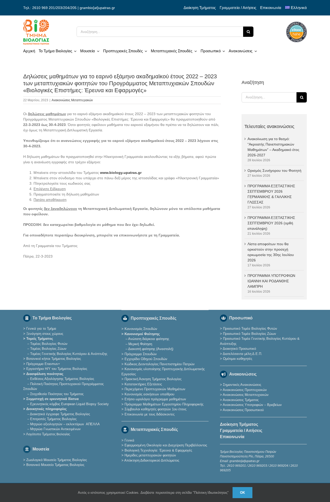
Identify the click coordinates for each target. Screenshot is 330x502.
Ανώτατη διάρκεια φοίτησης (148, 339)
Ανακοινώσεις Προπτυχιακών (244, 390)
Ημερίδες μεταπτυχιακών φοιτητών (150, 455)
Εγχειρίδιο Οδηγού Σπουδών (146, 359)
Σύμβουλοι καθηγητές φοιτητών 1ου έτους (155, 409)
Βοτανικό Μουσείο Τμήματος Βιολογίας (55, 465)
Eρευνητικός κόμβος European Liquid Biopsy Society (69, 404)
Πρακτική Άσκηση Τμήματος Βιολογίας (153, 379)
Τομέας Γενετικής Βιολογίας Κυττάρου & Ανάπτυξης (68, 354)
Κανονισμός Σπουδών (141, 329)
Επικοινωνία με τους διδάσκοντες (150, 414)
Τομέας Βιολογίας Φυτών (49, 344)
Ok (242, 493)
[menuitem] (296, 7)
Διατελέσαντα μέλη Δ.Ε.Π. (242, 354)
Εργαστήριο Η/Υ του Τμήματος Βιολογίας (56, 369)
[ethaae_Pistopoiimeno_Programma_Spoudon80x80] (296, 23)
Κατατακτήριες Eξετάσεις (143, 384)
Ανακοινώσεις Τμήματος (241, 400)
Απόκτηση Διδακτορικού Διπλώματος (151, 460)
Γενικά (129, 440)
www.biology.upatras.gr (121, 173)
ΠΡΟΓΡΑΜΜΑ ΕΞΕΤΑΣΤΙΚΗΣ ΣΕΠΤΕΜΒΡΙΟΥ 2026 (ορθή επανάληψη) (271, 223)
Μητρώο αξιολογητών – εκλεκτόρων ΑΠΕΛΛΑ (65, 424)
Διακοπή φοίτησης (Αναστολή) (150, 349)
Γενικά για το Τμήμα (41, 328)
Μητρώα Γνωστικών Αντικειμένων (55, 429)
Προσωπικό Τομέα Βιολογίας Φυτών (250, 328)
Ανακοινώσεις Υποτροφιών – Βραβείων (252, 405)
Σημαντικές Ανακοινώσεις (242, 385)
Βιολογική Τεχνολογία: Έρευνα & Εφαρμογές (157, 450)
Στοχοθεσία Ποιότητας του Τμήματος (57, 394)
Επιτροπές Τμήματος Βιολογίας (53, 419)
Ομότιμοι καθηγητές (237, 359)
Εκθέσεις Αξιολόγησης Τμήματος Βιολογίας (62, 379)
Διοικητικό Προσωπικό (239, 349)
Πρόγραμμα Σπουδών (141, 354)
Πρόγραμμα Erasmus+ (43, 364)
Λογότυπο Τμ (48, 434)
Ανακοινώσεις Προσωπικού (243, 410)
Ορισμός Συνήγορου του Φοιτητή (274, 170)
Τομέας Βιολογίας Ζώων (48, 349)
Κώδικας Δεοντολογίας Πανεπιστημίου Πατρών (160, 364)
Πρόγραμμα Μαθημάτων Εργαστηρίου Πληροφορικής (164, 404)
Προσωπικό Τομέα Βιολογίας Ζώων (249, 334)
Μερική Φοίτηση (140, 344)
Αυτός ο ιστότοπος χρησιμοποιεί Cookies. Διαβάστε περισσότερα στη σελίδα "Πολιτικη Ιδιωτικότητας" (153, 493)
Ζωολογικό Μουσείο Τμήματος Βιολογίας (56, 460)
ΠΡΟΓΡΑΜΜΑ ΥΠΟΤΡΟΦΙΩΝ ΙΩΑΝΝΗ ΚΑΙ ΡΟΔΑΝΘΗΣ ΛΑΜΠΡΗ (271, 281)
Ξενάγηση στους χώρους (44, 334)
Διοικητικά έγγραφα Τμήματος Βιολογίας (60, 414)
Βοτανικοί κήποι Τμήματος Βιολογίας (53, 359)
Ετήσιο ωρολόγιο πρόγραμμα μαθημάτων (155, 399)
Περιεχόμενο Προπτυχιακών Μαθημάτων (155, 389)
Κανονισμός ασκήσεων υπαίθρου (149, 394)
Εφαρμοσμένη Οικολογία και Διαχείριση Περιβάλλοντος (166, 445)
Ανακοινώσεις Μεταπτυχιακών (72, 100)
